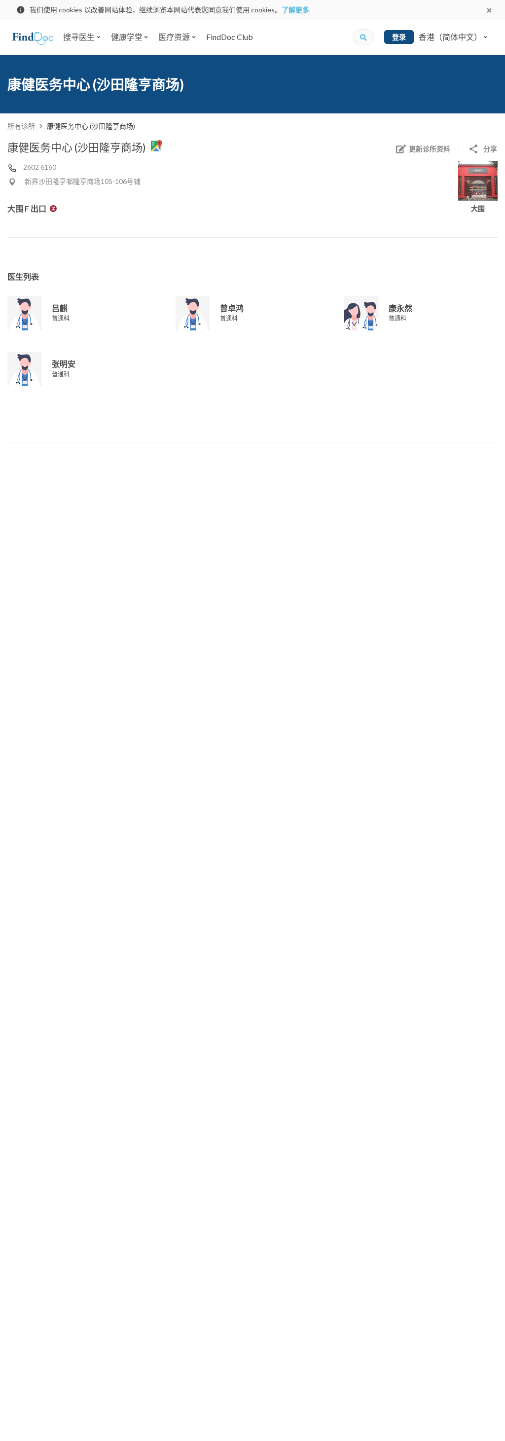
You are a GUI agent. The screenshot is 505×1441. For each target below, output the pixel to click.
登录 (399, 37)
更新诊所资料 (429, 148)
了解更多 (295, 9)
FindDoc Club (229, 36)
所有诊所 (21, 126)
